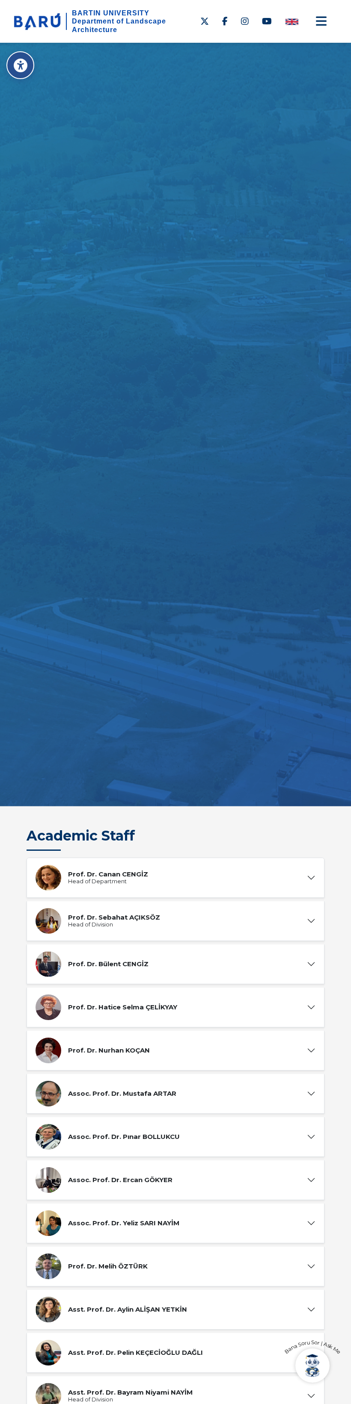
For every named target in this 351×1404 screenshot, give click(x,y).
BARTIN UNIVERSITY (110, 13)
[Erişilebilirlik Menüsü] (20, 65)
